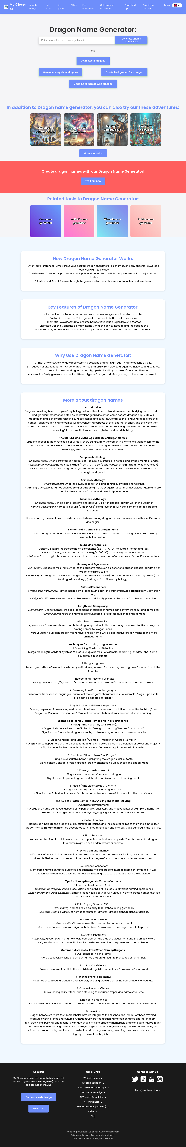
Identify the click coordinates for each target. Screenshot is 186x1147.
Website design (91, 1078)
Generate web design (38, 1097)
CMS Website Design (92, 1092)
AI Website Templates (91, 1097)
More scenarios (93, 153)
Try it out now (93, 181)
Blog (93, 1116)
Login (167, 5)
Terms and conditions (102, 1135)
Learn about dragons (93, 60)
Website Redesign (91, 1082)
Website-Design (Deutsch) (91, 1106)
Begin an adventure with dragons (93, 83)
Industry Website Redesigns (91, 1087)
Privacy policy (78, 1135)
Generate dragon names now (131, 40)
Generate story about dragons (60, 72)
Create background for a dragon (124, 72)
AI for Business (91, 1101)
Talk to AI (38, 1108)
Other (91, 1111)
